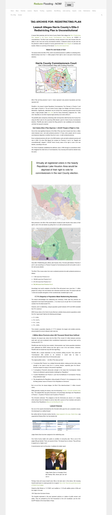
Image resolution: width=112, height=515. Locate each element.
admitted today (71, 390)
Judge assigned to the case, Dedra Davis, (67, 414)
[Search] (101, 15)
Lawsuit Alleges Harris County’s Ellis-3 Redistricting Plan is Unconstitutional (56, 28)
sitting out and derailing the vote (54, 402)
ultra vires (50, 112)
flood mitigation (68, 43)
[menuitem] (12, 11)
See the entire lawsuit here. (62, 46)
